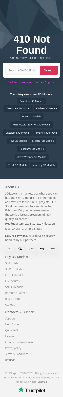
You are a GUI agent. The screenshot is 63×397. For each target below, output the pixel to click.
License (9, 336)
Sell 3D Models (14, 287)
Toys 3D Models (18, 140)
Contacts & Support (19, 312)
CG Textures (12, 281)
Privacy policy (13, 348)
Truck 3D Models (17, 165)
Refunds (10, 360)
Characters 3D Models (18, 108)
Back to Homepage (20, 82)
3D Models (11, 263)
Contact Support (44, 82)
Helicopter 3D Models (31, 148)
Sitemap (42, 381)
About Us (12, 187)
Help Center (12, 324)
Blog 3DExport (13, 299)
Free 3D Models (14, 275)
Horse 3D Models (31, 116)
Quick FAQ (11, 330)
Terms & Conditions (16, 354)
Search (49, 70)
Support (10, 318)
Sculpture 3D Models (31, 101)
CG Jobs (10, 304)
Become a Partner (16, 293)
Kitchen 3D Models (46, 108)
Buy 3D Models (16, 257)
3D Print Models (14, 269)
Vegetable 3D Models (17, 132)
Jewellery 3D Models (46, 132)
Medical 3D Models (43, 140)
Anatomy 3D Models (43, 165)
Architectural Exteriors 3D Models (31, 124)
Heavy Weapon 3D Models (31, 157)
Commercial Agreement (19, 342)
